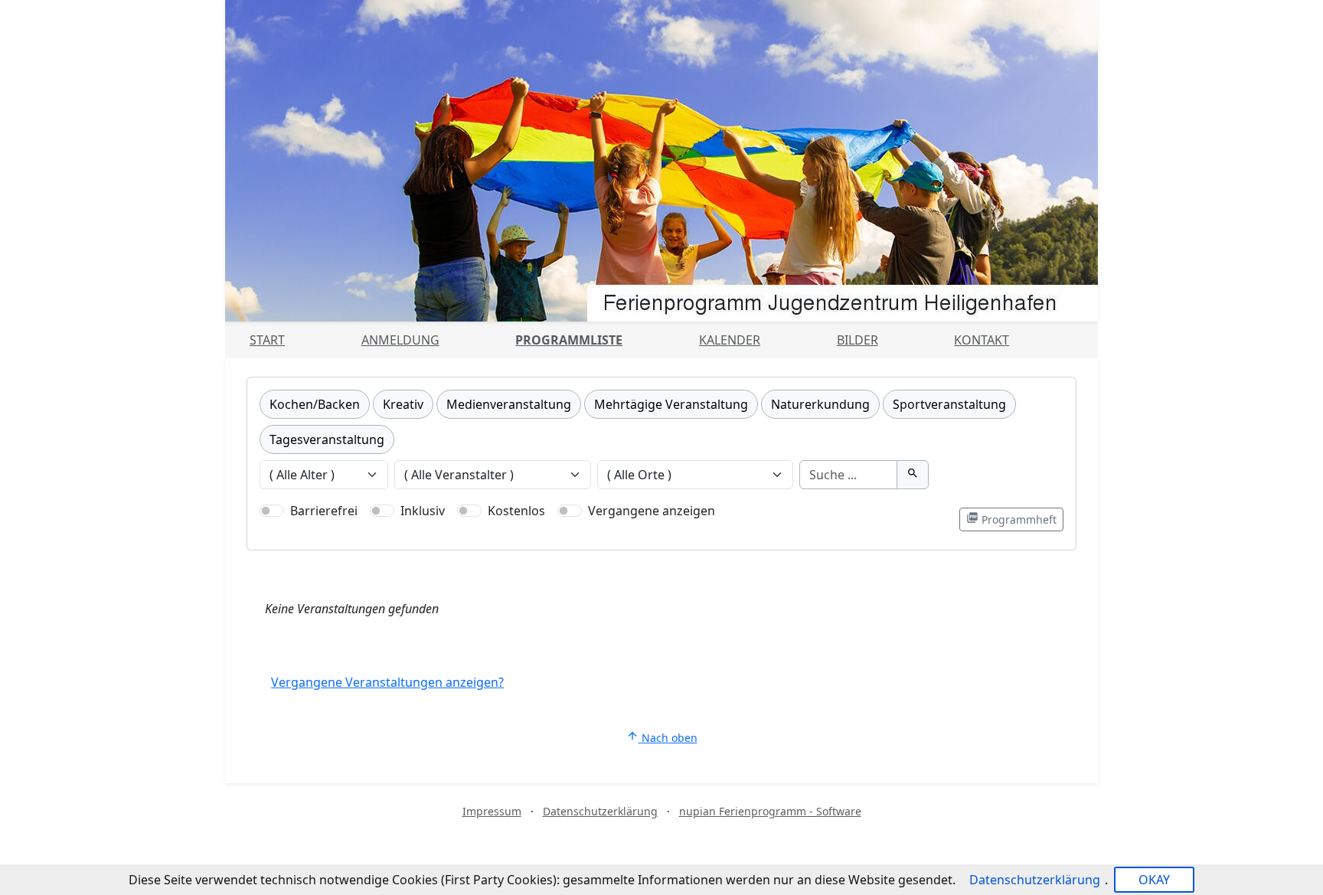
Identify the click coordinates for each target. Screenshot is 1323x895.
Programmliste (568, 340)
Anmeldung (400, 340)
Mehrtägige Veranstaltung (671, 404)
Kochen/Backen (315, 404)
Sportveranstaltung (949, 404)
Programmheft (1011, 519)
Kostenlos (516, 510)
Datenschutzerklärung (600, 811)
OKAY (1154, 879)
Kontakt (981, 340)
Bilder (857, 340)
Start (267, 340)
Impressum (491, 811)
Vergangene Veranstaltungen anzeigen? (387, 682)
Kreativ (403, 404)
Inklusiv (422, 510)
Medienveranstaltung (508, 404)
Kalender (729, 340)
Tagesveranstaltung (327, 439)
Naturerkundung (820, 404)
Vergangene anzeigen (651, 510)
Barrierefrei (324, 510)
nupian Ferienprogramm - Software (770, 811)
